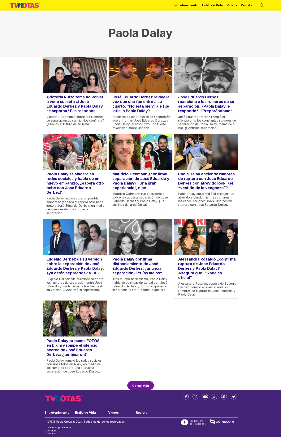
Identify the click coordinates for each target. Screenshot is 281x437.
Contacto (51, 430)
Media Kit (50, 433)
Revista (246, 5)
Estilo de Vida (212, 5)
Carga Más (140, 386)
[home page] (25, 5)
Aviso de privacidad (59, 427)
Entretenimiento (185, 5)
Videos (232, 5)
